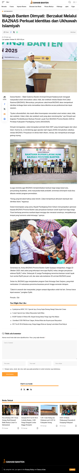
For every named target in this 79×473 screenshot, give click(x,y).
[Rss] (31, 389)
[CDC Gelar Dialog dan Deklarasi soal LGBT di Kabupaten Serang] (49, 410)
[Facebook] (21, 389)
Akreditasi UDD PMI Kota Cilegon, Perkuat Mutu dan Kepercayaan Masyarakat (36, 320)
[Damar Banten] (39, 2)
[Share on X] (14, 32)
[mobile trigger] (4, 2)
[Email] (4, 113)
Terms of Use (41, 469)
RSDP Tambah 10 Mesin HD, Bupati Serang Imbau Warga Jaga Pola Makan (35, 317)
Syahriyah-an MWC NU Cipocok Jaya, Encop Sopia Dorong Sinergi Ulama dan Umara (39, 309)
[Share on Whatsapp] (17, 32)
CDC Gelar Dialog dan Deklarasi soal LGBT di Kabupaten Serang (48, 420)
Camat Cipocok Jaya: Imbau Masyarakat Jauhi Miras (28, 313)
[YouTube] (27, 389)
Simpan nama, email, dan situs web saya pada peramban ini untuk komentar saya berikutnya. (32, 369)
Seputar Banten (8, 11)
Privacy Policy (29, 469)
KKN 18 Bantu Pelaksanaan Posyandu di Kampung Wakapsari (67, 420)
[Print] (4, 118)
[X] (24, 389)
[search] (69, 2)
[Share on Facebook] (10, 32)
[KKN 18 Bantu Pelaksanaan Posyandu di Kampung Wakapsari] (68, 410)
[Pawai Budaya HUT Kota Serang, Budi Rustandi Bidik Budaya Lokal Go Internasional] (10, 410)
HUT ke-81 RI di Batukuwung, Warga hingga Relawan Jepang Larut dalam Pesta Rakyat (39, 324)
